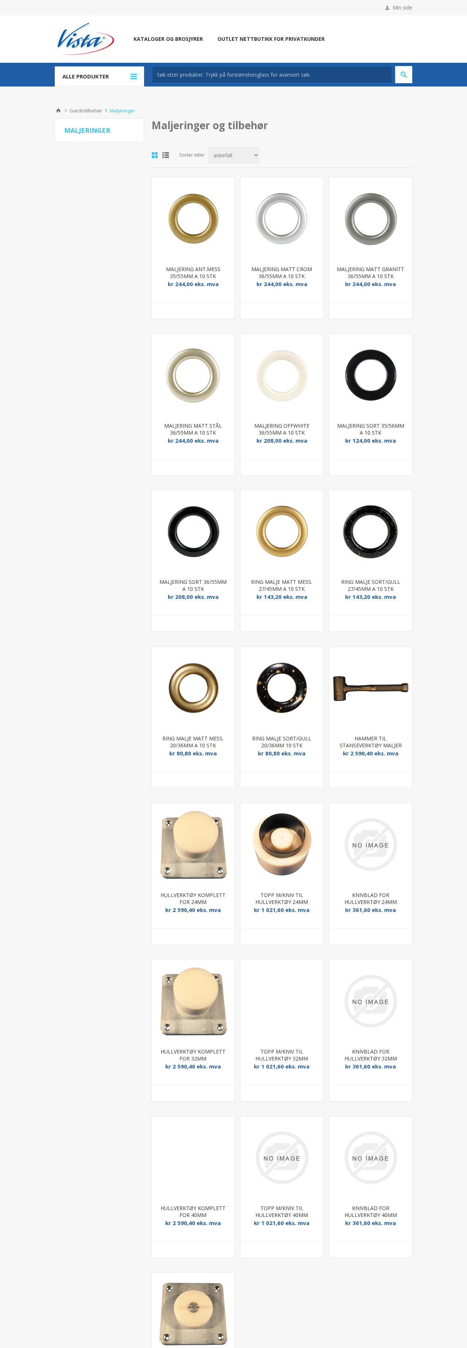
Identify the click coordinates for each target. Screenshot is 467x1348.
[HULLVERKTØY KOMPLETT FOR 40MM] (193, 1157)
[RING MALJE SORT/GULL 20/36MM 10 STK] (281, 688)
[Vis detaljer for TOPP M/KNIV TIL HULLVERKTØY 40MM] (281, 1157)
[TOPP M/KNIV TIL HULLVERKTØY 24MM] (281, 844)
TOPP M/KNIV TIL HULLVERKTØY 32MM (281, 1055)
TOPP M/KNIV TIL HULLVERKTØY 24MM (281, 898)
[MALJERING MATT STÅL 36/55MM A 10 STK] (193, 375)
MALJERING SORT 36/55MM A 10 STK (193, 585)
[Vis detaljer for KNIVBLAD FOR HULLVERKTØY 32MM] (370, 1001)
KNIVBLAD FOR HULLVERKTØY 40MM (370, 1211)
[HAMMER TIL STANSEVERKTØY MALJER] (370, 688)
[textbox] (272, 74)
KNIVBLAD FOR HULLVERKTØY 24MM (370, 898)
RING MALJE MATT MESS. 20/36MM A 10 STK (193, 742)
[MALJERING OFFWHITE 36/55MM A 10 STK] (281, 375)
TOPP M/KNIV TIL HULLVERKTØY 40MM (281, 1211)
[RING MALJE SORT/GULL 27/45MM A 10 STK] (370, 531)
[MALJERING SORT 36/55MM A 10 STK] (193, 531)
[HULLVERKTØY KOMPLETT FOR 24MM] (193, 844)
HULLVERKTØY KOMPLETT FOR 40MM (193, 1211)
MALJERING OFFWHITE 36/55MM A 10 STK (281, 429)
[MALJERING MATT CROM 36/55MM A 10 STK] (281, 218)
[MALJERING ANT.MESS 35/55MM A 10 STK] (193, 218)
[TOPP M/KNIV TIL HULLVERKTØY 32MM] (281, 1001)
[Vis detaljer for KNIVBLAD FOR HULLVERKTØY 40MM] (370, 1157)
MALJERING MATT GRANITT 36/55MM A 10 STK (370, 273)
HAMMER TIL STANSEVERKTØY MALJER (371, 742)
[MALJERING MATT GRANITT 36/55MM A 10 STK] (370, 218)
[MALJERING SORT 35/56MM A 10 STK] (370, 375)
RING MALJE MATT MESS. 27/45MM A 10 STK (281, 585)
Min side (402, 7)
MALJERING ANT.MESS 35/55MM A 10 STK (193, 273)
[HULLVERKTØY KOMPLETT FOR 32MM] (193, 1001)
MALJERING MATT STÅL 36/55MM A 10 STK (193, 429)
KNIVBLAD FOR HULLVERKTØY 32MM (370, 1055)
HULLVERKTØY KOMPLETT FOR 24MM (193, 898)
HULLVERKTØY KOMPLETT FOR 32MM (193, 1055)
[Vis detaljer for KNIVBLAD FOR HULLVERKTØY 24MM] (370, 844)
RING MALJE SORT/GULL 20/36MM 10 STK (281, 742)
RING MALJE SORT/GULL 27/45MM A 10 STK (370, 585)
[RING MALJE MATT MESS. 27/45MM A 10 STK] (281, 531)
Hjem (58, 110)
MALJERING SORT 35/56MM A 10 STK (370, 429)
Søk (403, 74)
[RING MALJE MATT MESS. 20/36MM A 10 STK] (193, 688)
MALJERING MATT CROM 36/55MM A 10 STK (281, 273)
